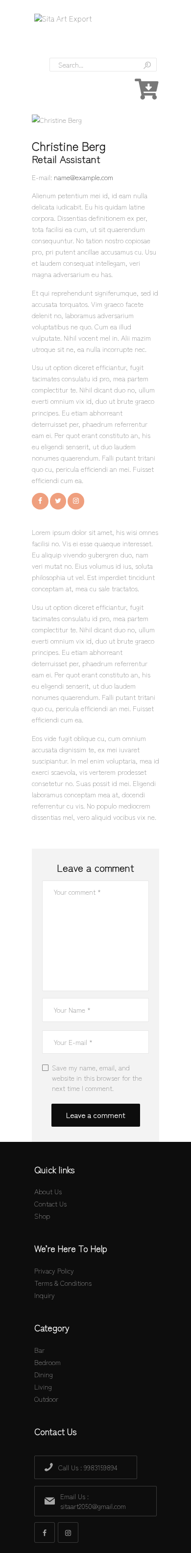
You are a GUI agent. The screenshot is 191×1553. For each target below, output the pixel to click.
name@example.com (83, 177)
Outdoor (46, 1399)
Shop (42, 1216)
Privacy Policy (54, 1270)
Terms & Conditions (63, 1283)
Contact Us (50, 1203)
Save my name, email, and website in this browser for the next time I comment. (97, 1078)
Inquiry (44, 1295)
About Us (48, 1191)
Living (43, 1386)
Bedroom (47, 1362)
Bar (39, 1350)
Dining (43, 1374)
